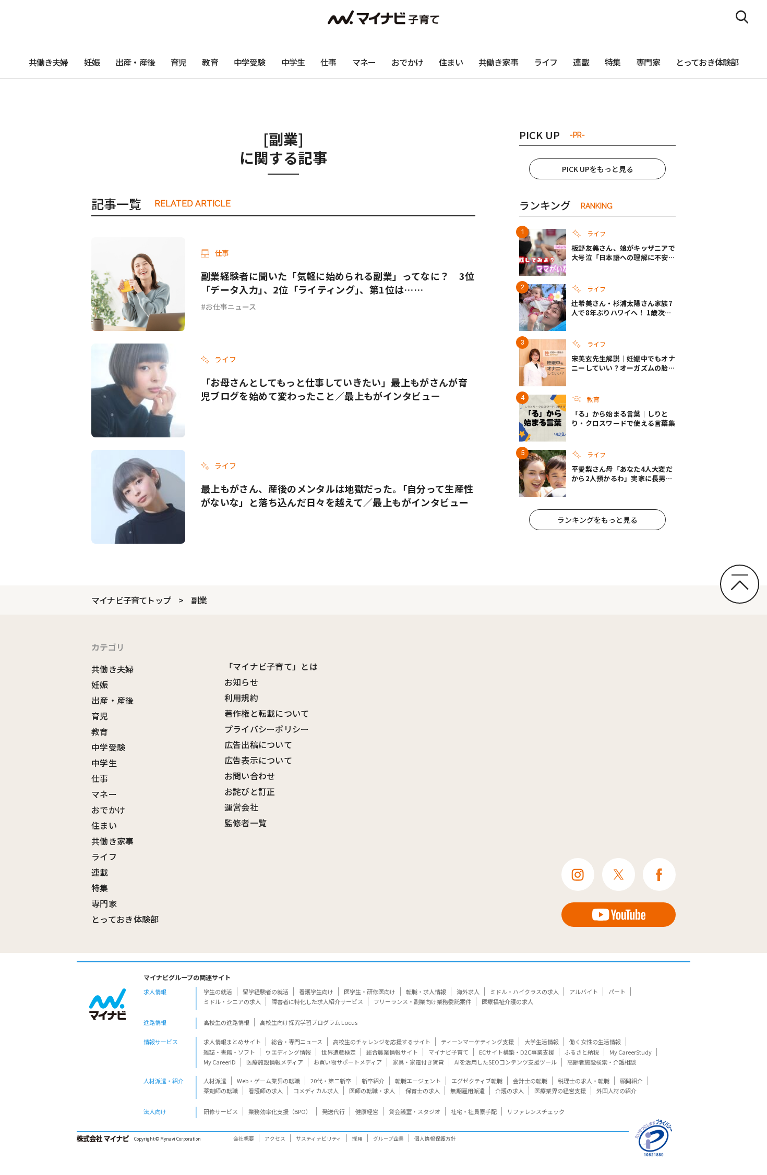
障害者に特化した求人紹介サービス (317, 1001)
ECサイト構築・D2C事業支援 (516, 1052)
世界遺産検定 (338, 1052)
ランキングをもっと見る (597, 520)
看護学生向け (316, 991)
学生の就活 (217, 991)
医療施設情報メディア (274, 1062)
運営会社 (241, 807)
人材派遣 (214, 1080)
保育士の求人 (422, 1090)
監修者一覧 (245, 822)
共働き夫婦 (48, 62)
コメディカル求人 (316, 1090)
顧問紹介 (631, 1080)
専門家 (648, 62)
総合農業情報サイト (392, 1052)
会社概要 (243, 1138)
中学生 (293, 62)
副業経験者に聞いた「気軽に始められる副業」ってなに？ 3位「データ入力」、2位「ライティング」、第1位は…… (337, 282)
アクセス (275, 1138)
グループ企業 (388, 1138)
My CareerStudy (630, 1052)
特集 (612, 62)
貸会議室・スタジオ (414, 1111)
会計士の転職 (530, 1080)
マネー (364, 62)
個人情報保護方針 (435, 1138)
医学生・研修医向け (370, 991)
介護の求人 (509, 1090)
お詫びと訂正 (249, 791)
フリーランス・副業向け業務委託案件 (422, 1001)
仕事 (328, 62)
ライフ (546, 62)
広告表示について (258, 760)
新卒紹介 (373, 1080)
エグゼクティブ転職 (476, 1080)
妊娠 (92, 62)
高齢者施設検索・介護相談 (601, 1062)
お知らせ (241, 682)
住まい (451, 62)
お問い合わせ (249, 775)
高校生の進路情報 (226, 1022)
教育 (210, 62)
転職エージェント (418, 1080)
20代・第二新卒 (330, 1080)
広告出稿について (258, 744)
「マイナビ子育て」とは (271, 666)
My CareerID (219, 1062)
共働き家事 (498, 62)
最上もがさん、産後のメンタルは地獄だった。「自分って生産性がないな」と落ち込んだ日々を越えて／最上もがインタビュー (337, 495)
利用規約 (241, 697)
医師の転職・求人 (372, 1090)
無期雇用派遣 (467, 1090)
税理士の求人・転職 (583, 1080)
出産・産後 (135, 62)
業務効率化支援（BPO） (279, 1111)
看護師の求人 (265, 1090)
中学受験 (250, 62)
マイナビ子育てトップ (131, 600)
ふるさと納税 (582, 1052)
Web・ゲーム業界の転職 (268, 1080)
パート (617, 991)
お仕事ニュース (231, 306)
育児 (178, 62)
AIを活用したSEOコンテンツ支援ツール (505, 1062)
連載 (581, 62)
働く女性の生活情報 (595, 1041)
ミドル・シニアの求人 (232, 1001)
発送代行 (333, 1111)
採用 (357, 1138)
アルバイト (583, 991)
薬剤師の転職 (220, 1090)
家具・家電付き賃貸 (418, 1062)
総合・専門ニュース (296, 1041)
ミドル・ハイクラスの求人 (524, 991)
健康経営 (366, 1111)
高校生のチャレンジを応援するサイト (381, 1041)
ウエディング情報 (288, 1052)
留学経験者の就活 (266, 991)
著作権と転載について (266, 713)
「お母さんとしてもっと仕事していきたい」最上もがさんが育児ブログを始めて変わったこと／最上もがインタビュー (334, 388)
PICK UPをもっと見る (597, 169)
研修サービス (220, 1111)
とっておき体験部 (707, 62)
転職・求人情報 (426, 991)
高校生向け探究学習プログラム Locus (308, 1022)
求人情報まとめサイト (232, 1041)
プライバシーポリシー (266, 729)
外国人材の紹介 (616, 1090)
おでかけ (407, 62)
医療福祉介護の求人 (507, 1001)
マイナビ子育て (448, 1052)
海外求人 (468, 991)
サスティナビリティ (319, 1138)
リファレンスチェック (536, 1111)
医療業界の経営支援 (560, 1090)
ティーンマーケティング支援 (477, 1041)
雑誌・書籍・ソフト (229, 1052)
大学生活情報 (541, 1041)
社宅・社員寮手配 (474, 1111)
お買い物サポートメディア (348, 1062)
